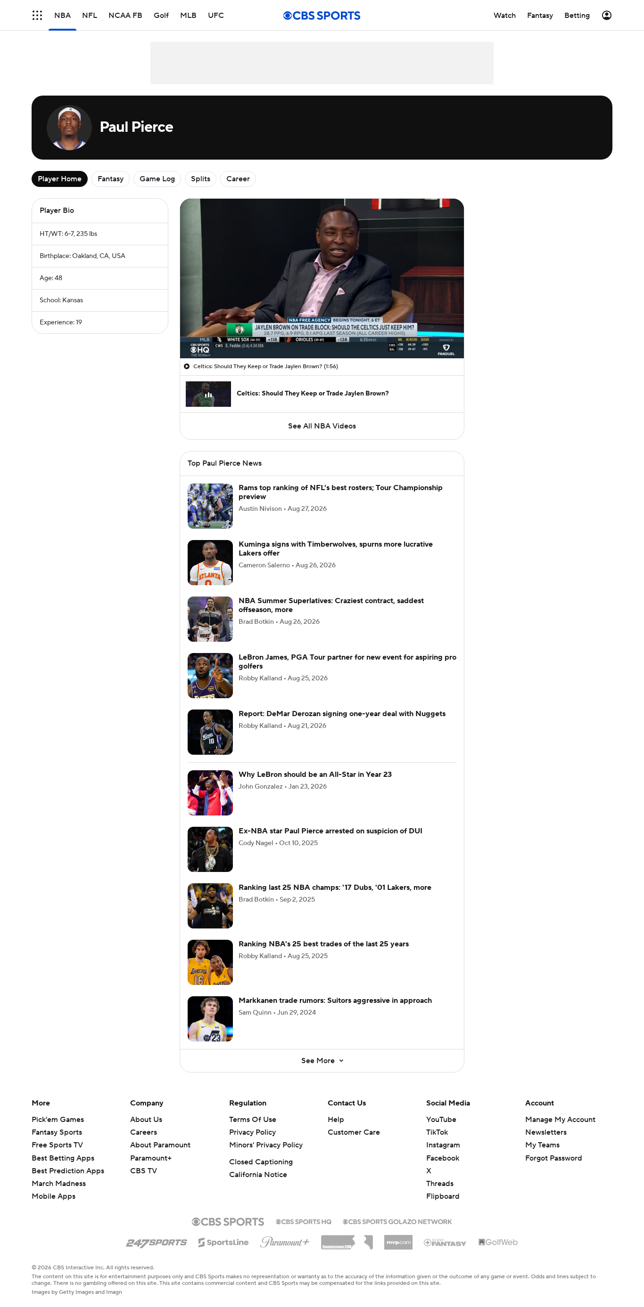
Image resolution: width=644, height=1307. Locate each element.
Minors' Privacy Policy (266, 1156)
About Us (146, 1131)
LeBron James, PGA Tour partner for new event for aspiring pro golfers (347, 673)
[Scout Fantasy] (445, 1253)
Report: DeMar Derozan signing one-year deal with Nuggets (342, 725)
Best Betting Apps (63, 1169)
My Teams (542, 1156)
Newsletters (546, 1143)
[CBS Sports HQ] (303, 1232)
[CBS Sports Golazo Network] (397, 1232)
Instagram (443, 1156)
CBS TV (143, 1182)
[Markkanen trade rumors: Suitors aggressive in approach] (210, 1030)
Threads (440, 1195)
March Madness (59, 1195)
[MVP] (398, 1250)
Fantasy (111, 179)
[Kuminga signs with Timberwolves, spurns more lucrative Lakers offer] (210, 574)
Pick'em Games (58, 1131)
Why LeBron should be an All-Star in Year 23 (315, 786)
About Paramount (160, 1156)
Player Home (60, 179)
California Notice (258, 1186)
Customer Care (354, 1143)
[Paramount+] (285, 1251)
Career (238, 179)
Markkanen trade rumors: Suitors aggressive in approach (335, 1012)
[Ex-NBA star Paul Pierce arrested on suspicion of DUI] (210, 860)
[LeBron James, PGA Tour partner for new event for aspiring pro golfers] (210, 687)
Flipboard (443, 1207)
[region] (322, 278)
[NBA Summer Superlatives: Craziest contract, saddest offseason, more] (210, 630)
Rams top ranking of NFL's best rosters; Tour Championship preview (341, 503)
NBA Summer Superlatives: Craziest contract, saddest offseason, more (331, 616)
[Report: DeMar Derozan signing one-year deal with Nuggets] (210, 743)
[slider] (322, 331)
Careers (143, 1143)
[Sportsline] (223, 1252)
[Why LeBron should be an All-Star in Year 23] (210, 804)
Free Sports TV (57, 1156)
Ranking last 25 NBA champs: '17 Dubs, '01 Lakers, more (335, 899)
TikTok (437, 1143)
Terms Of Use (252, 1131)
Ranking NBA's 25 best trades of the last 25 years (324, 955)
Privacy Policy (252, 1143)
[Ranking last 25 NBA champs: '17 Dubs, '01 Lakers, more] (210, 917)
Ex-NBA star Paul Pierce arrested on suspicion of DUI (330, 842)
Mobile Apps (53, 1207)
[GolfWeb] (498, 1254)
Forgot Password (553, 1169)
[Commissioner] (347, 1250)
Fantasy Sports (57, 1143)
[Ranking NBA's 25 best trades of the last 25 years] (210, 973)
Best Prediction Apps (68, 1182)
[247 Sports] (156, 1252)
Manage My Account (560, 1131)
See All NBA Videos (322, 426)
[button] (197, 345)
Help (336, 1131)
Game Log (157, 179)
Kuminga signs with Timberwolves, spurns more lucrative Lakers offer (336, 560)
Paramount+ (151, 1169)
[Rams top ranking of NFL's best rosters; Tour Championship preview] (210, 517)
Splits (200, 179)
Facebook (442, 1169)
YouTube (441, 1131)
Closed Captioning (261, 1173)
